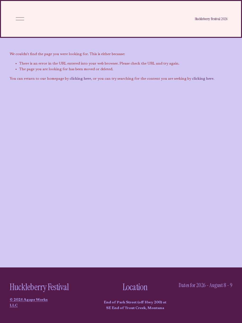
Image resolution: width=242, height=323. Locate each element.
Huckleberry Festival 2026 (211, 18)
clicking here (80, 79)
